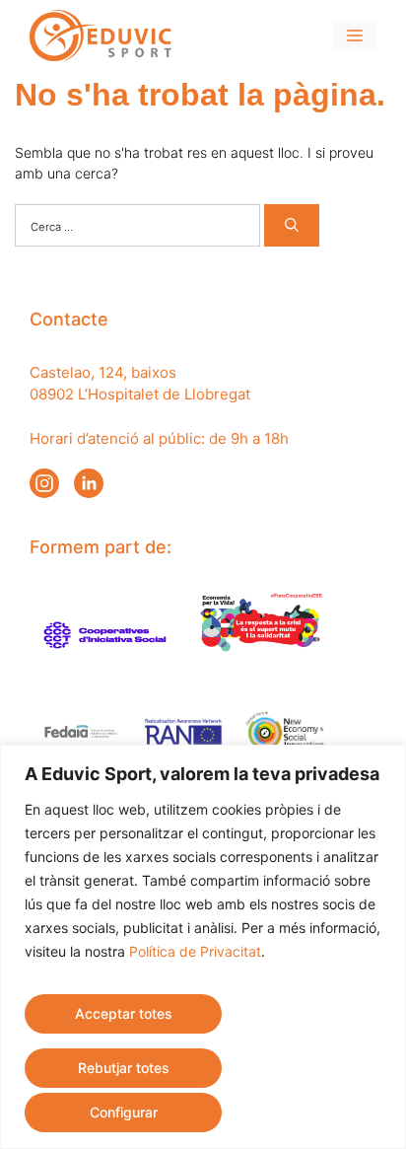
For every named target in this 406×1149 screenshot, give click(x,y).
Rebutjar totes (123, 1067)
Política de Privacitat (195, 951)
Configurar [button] (124, 1112)
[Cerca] (291, 225)
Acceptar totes (123, 1013)
